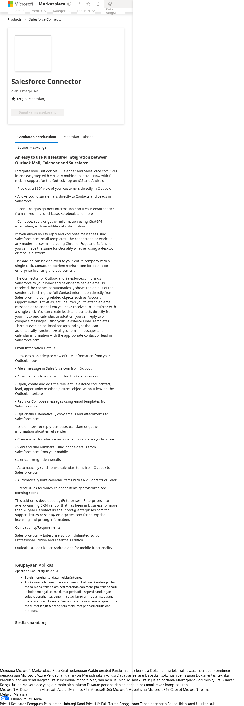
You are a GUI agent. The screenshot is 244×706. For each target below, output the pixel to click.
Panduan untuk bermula (130, 670)
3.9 (18, 99)
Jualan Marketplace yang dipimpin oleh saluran (49, 684)
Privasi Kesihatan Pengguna (21, 703)
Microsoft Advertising (130, 689)
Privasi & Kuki (96, 703)
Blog (56, 670)
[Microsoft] (20, 4)
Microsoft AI (9, 689)
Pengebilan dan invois (64, 675)
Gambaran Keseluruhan (36, 137)
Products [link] (15, 19)
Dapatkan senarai (130, 675)
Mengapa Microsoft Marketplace (25, 670)
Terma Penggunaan (123, 703)
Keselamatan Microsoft (38, 689)
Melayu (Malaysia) (14, 694)
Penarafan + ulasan (78, 137)
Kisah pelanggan (74, 670)
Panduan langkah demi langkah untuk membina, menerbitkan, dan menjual (58, 679)
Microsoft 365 (101, 689)
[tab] (38, 136)
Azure (61, 689)
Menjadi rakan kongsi (99, 675)
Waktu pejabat (99, 670)
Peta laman (52, 703)
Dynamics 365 (78, 689)
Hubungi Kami (73, 703)
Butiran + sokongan (33, 147)
